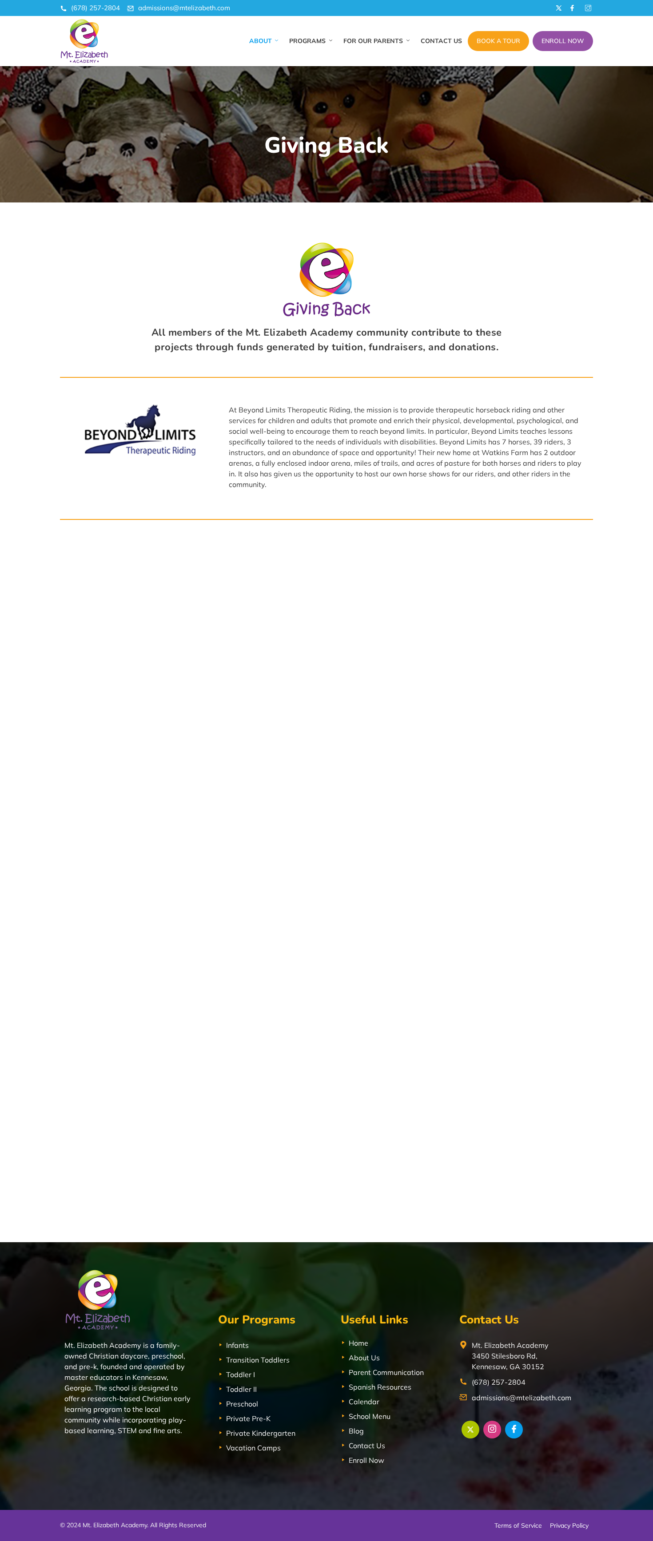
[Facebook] (514, 1429)
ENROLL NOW (563, 41)
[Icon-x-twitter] (557, 8)
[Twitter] (470, 1429)
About (260, 41)
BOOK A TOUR (498, 41)
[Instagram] (492, 1429)
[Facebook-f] (572, 8)
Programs (307, 41)
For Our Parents (373, 41)
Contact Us (441, 41)
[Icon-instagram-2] (587, 8)
